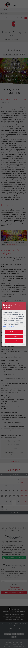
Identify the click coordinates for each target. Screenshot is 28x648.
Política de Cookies (8, 326)
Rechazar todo (14, 331)
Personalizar (14, 336)
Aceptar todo (14, 341)
